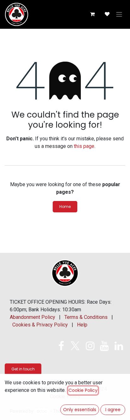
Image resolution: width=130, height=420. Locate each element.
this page (84, 146)
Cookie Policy (83, 390)
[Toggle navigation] (119, 14)
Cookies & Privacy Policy (40, 325)
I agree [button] (113, 409)
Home (65, 206)
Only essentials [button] (79, 409)
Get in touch (23, 369)
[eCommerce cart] (92, 14)
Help (82, 325)
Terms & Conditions (86, 317)
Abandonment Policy (32, 317)
